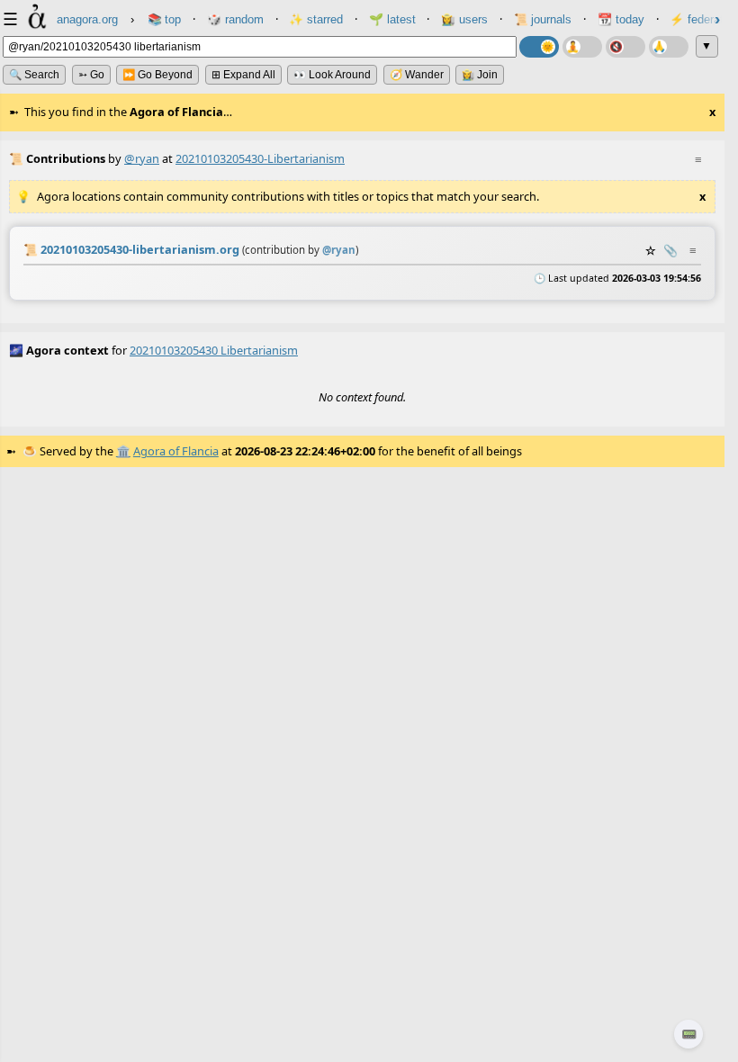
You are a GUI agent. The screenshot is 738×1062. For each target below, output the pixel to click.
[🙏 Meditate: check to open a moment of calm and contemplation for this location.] (668, 47)
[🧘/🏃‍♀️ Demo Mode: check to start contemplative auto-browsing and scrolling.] (582, 47)
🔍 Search (34, 74)
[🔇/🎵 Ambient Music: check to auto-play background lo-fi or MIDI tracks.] (625, 47)
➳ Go (91, 74)
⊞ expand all (243, 74)
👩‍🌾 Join (480, 74)
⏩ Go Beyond (157, 74)
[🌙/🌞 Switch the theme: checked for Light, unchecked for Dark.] (539, 47)
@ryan (141, 158)
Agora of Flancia (176, 451)
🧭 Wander (417, 74)
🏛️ (123, 451)
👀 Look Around (332, 74)
